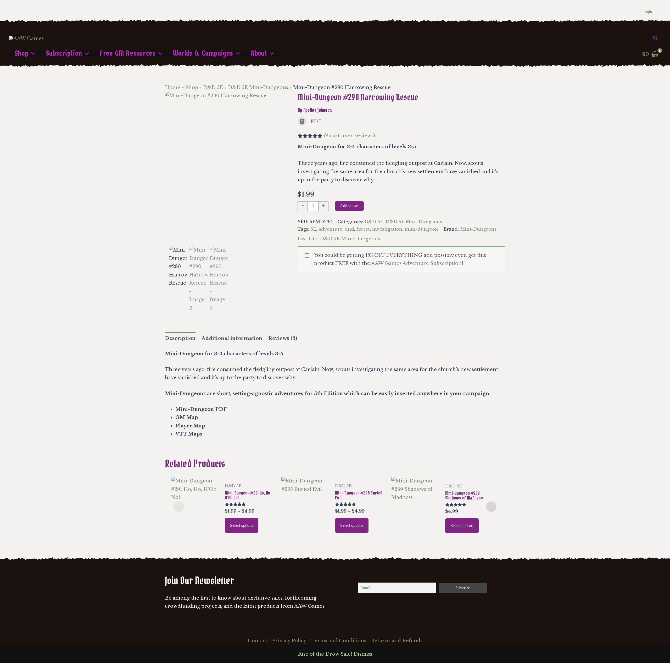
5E (313, 229)
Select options (241, 525)
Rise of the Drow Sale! (325, 654)
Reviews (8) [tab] (282, 338)
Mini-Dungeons (478, 229)
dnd (349, 229)
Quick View (195, 532)
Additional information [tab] (232, 338)
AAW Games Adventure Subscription (416, 263)
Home (172, 87)
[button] (655, 38)
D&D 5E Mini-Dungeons (258, 87)
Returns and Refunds (396, 641)
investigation (387, 229)
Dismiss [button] (363, 654)
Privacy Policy (289, 641)
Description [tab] (180, 338)
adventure (330, 229)
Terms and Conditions (338, 641)
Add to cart (349, 206)
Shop (191, 87)
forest (363, 229)
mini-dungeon (421, 229)
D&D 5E (213, 87)
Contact (257, 641)
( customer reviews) (349, 136)
